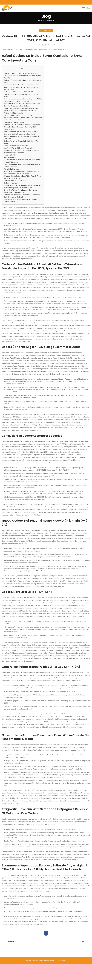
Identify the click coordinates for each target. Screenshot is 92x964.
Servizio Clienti (9, 155)
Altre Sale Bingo (10, 157)
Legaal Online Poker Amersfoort (16, 146)
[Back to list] (46, 941)
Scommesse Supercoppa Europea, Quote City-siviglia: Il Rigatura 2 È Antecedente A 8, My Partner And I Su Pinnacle (21, 110)
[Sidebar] (3, 292)
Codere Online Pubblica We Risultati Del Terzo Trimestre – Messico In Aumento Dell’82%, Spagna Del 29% (22, 75)
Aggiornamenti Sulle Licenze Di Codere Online (21, 131)
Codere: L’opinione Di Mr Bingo (15, 181)
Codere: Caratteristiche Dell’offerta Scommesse (22, 195)
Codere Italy (49, 21)
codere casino (37, 213)
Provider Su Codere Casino (14, 122)
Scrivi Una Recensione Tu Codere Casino (19, 115)
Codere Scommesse (11, 183)
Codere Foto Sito (10, 202)
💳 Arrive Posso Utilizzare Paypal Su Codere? (20, 199)
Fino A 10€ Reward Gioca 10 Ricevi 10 (18, 148)
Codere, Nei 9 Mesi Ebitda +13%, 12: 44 (18, 92)
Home (40, 21)
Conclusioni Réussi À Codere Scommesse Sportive (22, 85)
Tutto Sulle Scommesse (12, 169)
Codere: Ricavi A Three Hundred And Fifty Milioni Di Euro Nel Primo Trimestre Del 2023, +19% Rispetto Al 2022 (22, 127)
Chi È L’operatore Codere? (13, 197)
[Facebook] (46, 2)
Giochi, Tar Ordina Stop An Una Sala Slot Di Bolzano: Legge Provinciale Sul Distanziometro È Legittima (21, 136)
